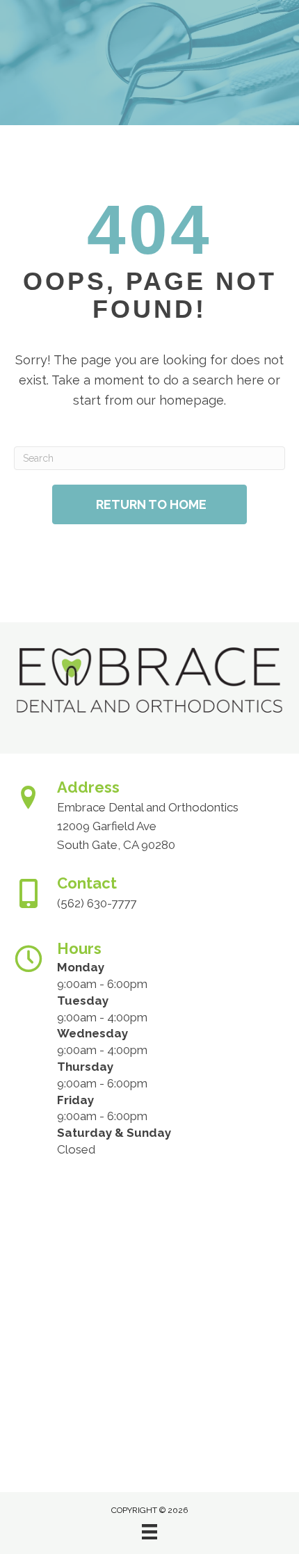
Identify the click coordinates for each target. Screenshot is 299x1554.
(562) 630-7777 (96, 903)
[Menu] (149, 1531)
